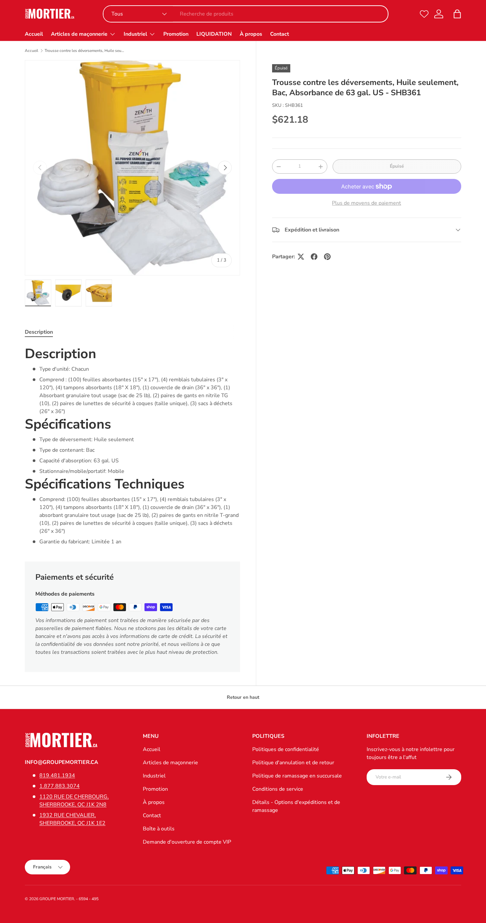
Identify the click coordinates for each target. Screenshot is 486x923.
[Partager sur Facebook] (314, 256)
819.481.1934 (57, 775)
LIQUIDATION (214, 34)
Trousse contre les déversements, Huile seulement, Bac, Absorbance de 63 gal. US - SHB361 (84, 51)
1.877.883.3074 (59, 786)
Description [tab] (39, 332)
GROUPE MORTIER (56, 899)
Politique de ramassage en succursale (297, 775)
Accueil (34, 34)
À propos (251, 34)
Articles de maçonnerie (79, 34)
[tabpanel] (132, 445)
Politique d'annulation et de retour (293, 762)
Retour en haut (243, 697)
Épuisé (397, 166)
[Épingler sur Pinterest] (327, 256)
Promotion (175, 34)
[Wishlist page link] (424, 14)
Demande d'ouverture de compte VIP (187, 842)
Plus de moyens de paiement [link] (366, 203)
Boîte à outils (159, 828)
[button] (457, 14)
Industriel (135, 34)
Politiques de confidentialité (285, 749)
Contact (279, 34)
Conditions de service (277, 789)
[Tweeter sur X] (300, 256)
